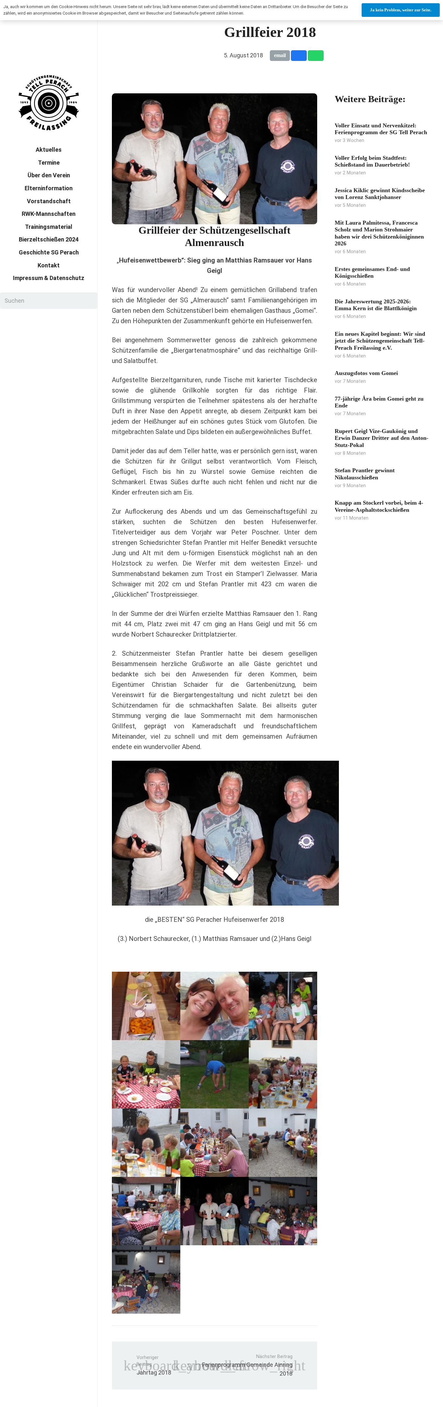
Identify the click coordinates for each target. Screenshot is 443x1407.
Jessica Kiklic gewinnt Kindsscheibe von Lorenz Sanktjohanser (380, 194)
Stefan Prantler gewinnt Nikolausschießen (365, 474)
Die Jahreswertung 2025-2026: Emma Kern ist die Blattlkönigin (376, 305)
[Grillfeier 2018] (214, 97)
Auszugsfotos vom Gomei (366, 373)
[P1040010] (146, 1142)
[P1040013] (283, 1006)
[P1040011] (283, 1074)
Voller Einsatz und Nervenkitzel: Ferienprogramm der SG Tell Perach (381, 129)
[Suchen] (89, 301)
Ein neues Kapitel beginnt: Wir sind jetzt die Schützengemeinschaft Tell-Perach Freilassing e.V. (380, 341)
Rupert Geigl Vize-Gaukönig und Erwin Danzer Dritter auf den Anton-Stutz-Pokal (381, 438)
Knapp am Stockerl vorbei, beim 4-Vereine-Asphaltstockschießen (379, 506)
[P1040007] (214, 1142)
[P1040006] (146, 1211)
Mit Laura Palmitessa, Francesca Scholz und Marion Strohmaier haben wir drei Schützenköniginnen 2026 (379, 233)
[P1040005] (283, 1142)
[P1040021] (214, 1211)
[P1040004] (146, 1074)
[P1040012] (214, 1074)
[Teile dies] (299, 55)
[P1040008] (214, 1006)
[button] (113, 253)
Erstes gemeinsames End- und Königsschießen (372, 272)
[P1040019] (283, 1211)
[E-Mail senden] (280, 55)
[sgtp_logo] (48, 102)
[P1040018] (146, 1279)
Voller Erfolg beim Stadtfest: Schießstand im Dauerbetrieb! (372, 161)
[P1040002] (146, 1006)
